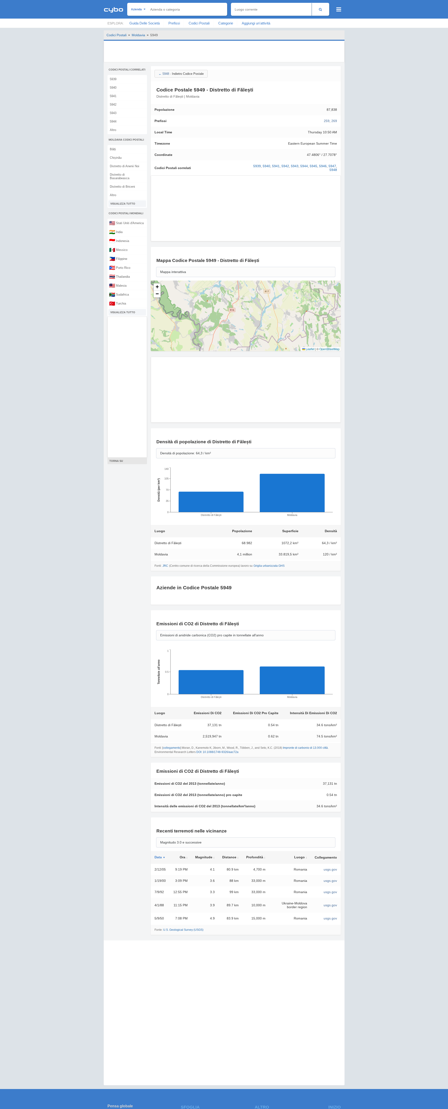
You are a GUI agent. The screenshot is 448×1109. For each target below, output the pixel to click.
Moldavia (138, 35)
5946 (323, 166)
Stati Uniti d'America (126, 223)
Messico (118, 249)
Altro (113, 130)
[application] (245, 493)
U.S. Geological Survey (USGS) (183, 929)
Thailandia (119, 276)
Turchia (117, 303)
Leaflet (309, 349)
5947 (332, 166)
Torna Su (116, 460)
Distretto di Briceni (122, 186)
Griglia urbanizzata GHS (269, 565)
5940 (113, 87)
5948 (333, 170)
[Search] (320, 9)
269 (334, 121)
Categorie (225, 23)
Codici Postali (199, 23)
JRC (165, 565)
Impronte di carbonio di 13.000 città (305, 747)
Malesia (118, 285)
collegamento (171, 747)
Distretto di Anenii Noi (124, 166)
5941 (113, 96)
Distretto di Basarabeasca (119, 176)
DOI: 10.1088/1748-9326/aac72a (217, 752)
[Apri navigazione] (339, 9)
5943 (113, 113)
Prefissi (174, 23)
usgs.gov (330, 869)
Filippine (118, 258)
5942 (113, 104)
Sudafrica (119, 294)
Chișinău (116, 157)
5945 (313, 166)
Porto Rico (119, 267)
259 (326, 121)
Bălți (113, 149)
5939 (113, 79)
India (116, 231)
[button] (157, 286)
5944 (113, 121)
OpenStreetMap (329, 349)
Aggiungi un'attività (256, 23)
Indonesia (119, 240)
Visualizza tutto (122, 203)
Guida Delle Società (144, 23)
